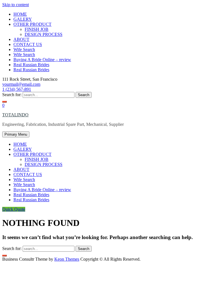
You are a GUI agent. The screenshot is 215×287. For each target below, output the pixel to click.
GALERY (22, 19)
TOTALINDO (15, 114)
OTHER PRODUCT (32, 24)
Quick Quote (13, 209)
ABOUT (21, 39)
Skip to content (15, 4)
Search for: (12, 94)
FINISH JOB (36, 29)
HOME (20, 14)
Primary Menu (15, 134)
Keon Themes (66, 259)
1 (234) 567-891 (16, 89)
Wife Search (24, 49)
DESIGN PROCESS (43, 34)
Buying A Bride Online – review (42, 59)
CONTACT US (27, 44)
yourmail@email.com (21, 84)
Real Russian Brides (31, 64)
